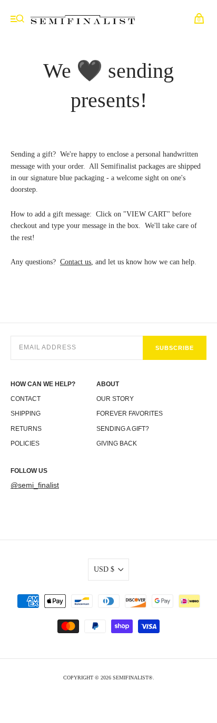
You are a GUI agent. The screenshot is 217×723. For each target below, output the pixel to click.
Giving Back (116, 443)
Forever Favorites (129, 413)
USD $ (104, 569)
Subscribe (174, 348)
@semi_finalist (35, 485)
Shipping (26, 413)
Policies (25, 443)
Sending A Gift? (122, 428)
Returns (26, 428)
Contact (26, 398)
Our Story (115, 398)
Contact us (75, 262)
